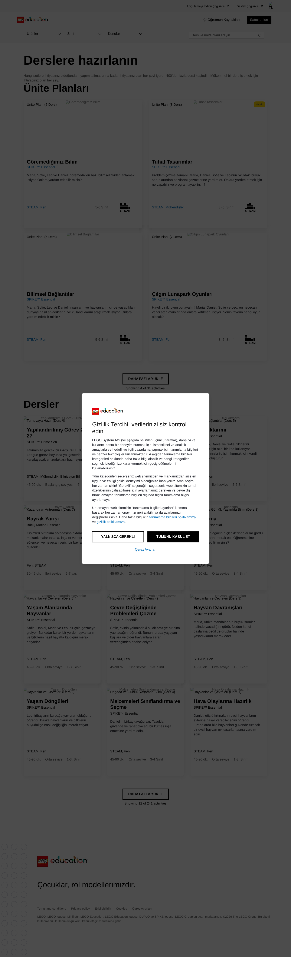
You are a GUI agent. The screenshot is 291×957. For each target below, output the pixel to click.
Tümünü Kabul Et (173, 536)
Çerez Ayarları (145, 549)
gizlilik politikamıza (111, 522)
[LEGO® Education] (108, 411)
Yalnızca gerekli (118, 536)
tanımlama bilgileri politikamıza (172, 517)
